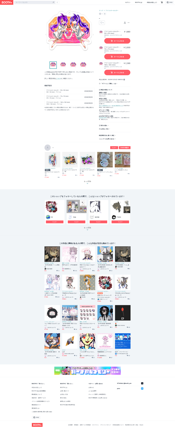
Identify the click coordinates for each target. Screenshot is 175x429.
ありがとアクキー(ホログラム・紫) (87, 170)
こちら (58, 78)
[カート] (104, 13)
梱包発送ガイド (36, 404)
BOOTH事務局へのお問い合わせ (98, 398)
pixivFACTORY (102, 117)
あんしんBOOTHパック (105, 105)
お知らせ (91, 387)
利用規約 (76, 424)
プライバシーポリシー (105, 424)
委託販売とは (35, 408)
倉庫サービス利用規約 (85, 424)
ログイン (127, 2)
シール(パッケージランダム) (104, 172)
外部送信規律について (118, 424)
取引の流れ (104, 125)
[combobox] (34, 2)
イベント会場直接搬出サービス (41, 401)
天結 (74, 217)
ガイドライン (95, 424)
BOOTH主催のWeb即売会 (67, 404)
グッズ (101, 10)
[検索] (53, 2)
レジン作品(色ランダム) (121, 170)
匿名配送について (37, 394)
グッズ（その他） (119, 168)
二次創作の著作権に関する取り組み (42, 411)
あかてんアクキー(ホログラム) (52, 172)
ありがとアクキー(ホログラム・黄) (69, 170)
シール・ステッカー (102, 168)
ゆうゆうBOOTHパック (117, 105)
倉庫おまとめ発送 (65, 401)
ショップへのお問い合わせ (106, 139)
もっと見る (87, 227)
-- (53, 147)
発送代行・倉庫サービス (39, 398)
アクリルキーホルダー (112, 10)
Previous (45, 34)
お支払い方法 (104, 129)
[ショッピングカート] (162, 2)
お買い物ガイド (64, 391)
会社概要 (70, 424)
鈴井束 (97, 217)
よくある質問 (92, 391)
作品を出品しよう (152, 2)
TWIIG (119, 217)
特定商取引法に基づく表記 (106, 135)
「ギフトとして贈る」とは (108, 83)
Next (93, 34)
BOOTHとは (138, 2)
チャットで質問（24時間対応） (98, 394)
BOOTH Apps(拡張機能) (39, 391)
